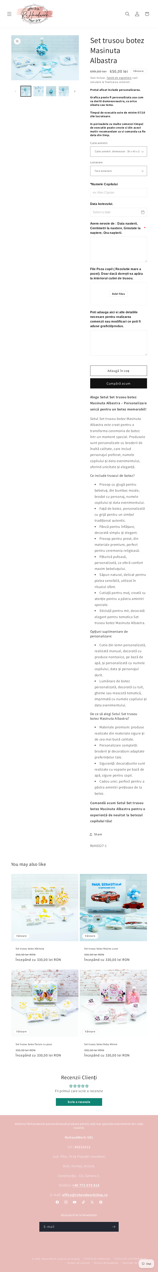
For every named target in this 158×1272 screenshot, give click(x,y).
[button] (9, 14)
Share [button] (98, 834)
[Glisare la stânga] (15, 91)
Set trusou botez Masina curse (101, 948)
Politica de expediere (106, 1262)
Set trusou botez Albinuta (30, 948)
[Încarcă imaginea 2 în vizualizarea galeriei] (38, 91)
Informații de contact (135, 1262)
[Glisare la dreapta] (75, 91)
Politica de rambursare (97, 1258)
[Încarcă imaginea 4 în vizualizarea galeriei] (64, 91)
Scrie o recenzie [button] (79, 1102)
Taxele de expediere (119, 77)
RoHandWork (49, 1258)
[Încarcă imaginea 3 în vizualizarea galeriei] (51, 91)
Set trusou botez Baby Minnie (100, 1044)
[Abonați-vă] (114, 1227)
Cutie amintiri (99, 143)
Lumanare (96, 162)
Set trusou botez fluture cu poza (34, 1044)
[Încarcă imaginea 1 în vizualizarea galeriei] (26, 91)
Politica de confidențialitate (131, 1258)
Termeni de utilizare (78, 1262)
